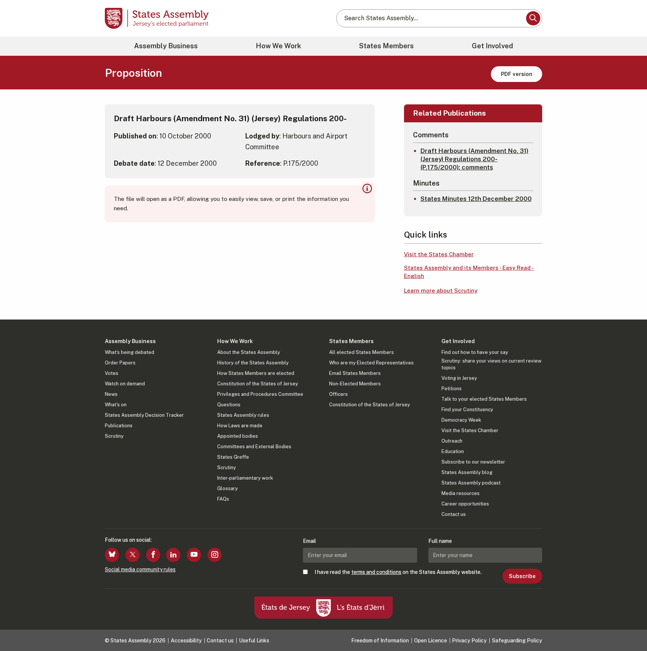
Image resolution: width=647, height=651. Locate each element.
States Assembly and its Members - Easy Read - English (469, 272)
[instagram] (214, 555)
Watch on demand (125, 383)
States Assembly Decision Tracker (144, 415)
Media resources (460, 493)
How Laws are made (239, 425)
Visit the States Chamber (439, 254)
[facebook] (153, 555)
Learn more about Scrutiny (440, 290)
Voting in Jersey (459, 378)
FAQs (223, 499)
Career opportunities (465, 504)
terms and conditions (376, 572)
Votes (111, 373)
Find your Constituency (467, 409)
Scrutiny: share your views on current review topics (491, 364)
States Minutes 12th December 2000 (476, 198)
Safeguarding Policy (517, 641)
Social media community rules (140, 569)
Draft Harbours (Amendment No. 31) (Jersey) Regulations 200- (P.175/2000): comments (474, 159)
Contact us (453, 514)
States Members (386, 46)
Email (309, 541)
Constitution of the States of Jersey (257, 383)
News (111, 394)
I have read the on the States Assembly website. (398, 572)
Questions (228, 404)
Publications (119, 425)
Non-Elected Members (355, 383)
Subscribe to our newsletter (473, 462)
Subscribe (522, 576)
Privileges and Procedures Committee (260, 394)
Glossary (227, 488)
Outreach (451, 441)
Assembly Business (166, 46)
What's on (116, 404)
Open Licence (430, 641)
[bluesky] (112, 555)
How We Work (278, 46)
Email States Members (355, 373)
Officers (338, 394)
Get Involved (492, 46)
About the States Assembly (248, 352)
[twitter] (132, 555)
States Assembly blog (466, 472)
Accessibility (186, 641)
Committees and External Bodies (254, 446)
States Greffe (233, 457)
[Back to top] (628, 625)
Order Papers (120, 363)
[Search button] (533, 18)
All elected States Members (361, 352)
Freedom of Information (380, 641)
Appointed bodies (237, 436)
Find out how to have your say (474, 352)
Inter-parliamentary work (245, 478)
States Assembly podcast (471, 483)
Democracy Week (461, 420)
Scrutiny (114, 436)
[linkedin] (173, 555)
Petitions (451, 388)
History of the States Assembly (253, 363)
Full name (440, 541)
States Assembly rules (243, 415)
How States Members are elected (255, 373)
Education (452, 451)
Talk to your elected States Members (484, 399)
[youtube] (194, 555)
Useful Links (254, 641)
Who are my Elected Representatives (371, 363)
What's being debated (129, 352)
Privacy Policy (469, 641)
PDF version (516, 74)
